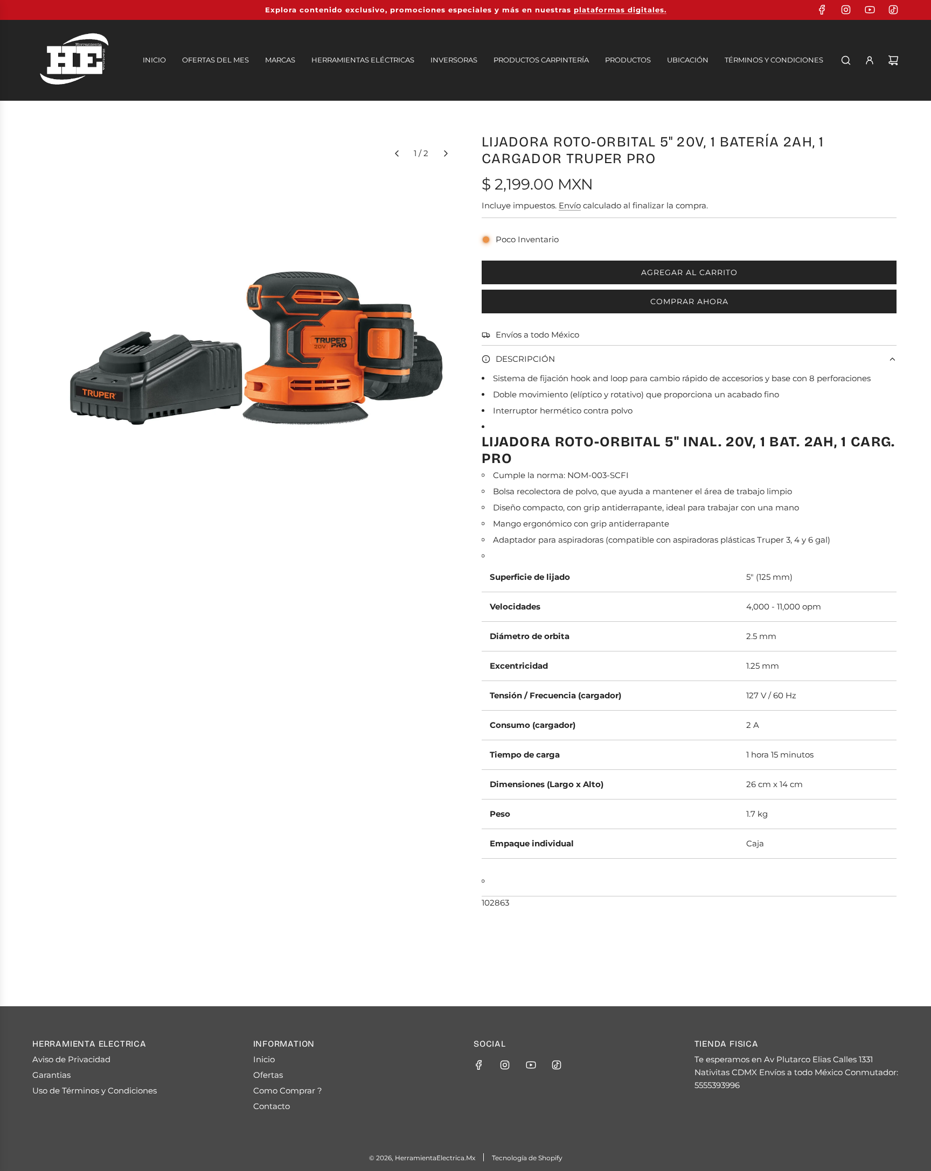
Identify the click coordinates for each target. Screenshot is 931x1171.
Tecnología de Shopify (527, 1158)
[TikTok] (893, 9)
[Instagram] (846, 9)
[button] (396, 153)
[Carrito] (893, 60)
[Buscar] (846, 60)
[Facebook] (822, 9)
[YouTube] (869, 9)
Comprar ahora (689, 301)
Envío (570, 205)
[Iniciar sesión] (869, 60)
